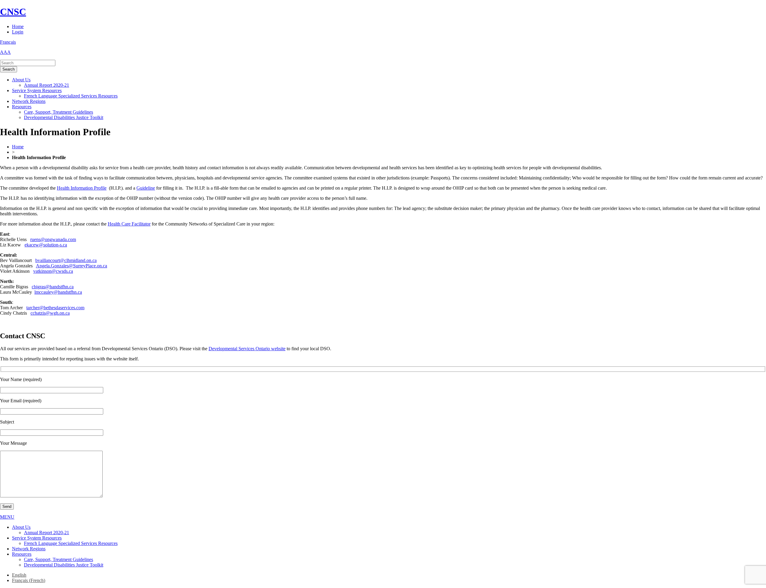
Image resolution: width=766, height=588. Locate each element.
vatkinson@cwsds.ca (53, 271)
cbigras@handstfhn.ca (53, 286)
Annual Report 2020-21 (46, 85)
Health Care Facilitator (129, 223)
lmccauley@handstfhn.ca (58, 292)
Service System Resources (37, 90)
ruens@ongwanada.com (53, 239)
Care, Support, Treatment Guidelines (58, 112)
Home (18, 26)
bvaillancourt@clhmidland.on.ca (66, 260)
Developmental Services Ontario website (247, 348)
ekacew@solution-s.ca (46, 244)
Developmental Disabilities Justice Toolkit (63, 117)
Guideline (145, 188)
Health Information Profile (82, 188)
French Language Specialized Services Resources (71, 95)
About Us (21, 79)
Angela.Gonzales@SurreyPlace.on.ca (71, 265)
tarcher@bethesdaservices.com (55, 307)
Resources (21, 106)
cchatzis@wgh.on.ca (50, 313)
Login (17, 31)
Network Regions (28, 101)
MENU (7, 517)
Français (8, 42)
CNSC (13, 11)
